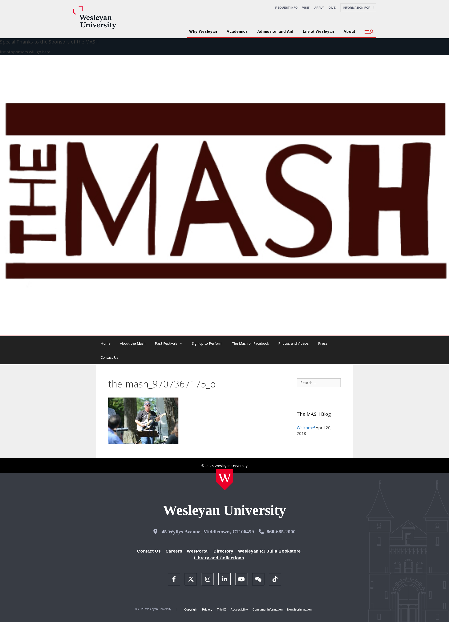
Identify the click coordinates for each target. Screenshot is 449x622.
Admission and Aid (275, 31)
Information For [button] (358, 7)
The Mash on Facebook (250, 343)
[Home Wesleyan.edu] (224, 479)
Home (106, 343)
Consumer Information (267, 609)
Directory (223, 551)
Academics (237, 31)
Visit (306, 7)
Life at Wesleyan (318, 31)
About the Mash (132, 343)
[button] (369, 32)
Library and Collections (219, 558)
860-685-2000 (281, 532)
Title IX (221, 609)
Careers (174, 551)
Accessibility (239, 609)
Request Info (286, 7)
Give (332, 7)
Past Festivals (166, 343)
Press (323, 343)
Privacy (207, 609)
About (349, 31)
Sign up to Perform (207, 343)
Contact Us (109, 357)
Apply (319, 7)
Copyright (190, 609)
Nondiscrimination (299, 609)
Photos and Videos (293, 343)
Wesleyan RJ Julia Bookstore (269, 551)
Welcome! (306, 427)
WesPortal (198, 551)
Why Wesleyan (203, 31)
